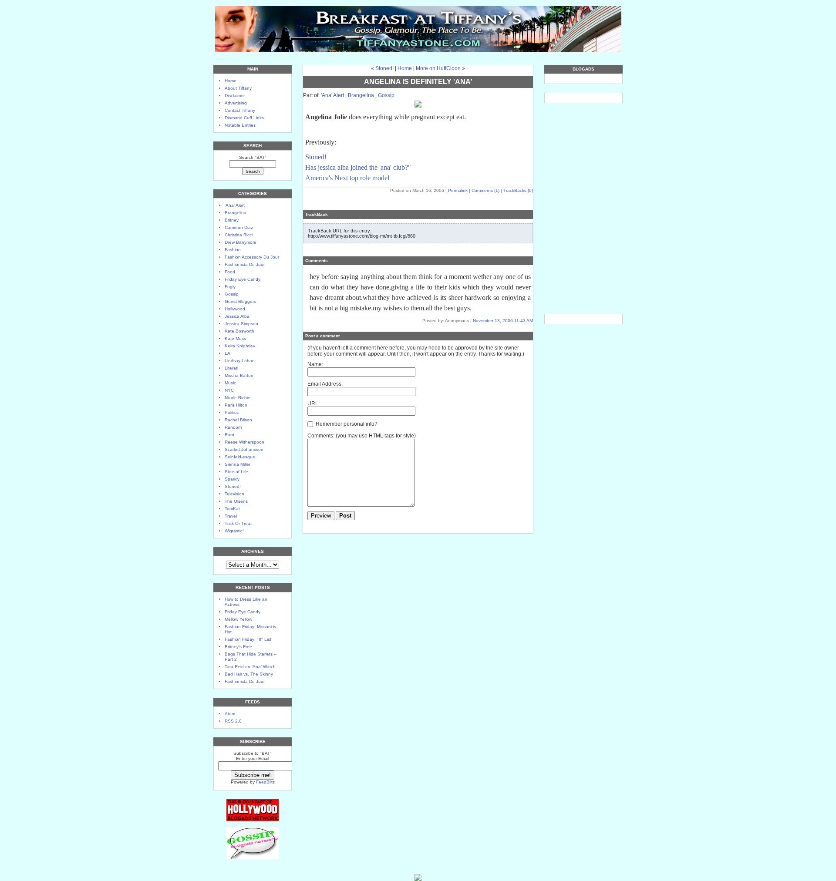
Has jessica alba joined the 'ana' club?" (358, 167)
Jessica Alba (237, 316)
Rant (229, 434)
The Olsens (236, 501)
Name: (315, 364)
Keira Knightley (240, 345)
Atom (230, 713)
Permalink (458, 190)
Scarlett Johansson (244, 449)
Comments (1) (485, 190)
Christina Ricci (239, 234)
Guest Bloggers (240, 301)
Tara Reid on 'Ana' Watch (250, 666)
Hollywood (235, 308)
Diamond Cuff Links (244, 117)
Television (234, 493)
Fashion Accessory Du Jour (252, 257)
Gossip (232, 294)
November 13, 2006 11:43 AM (503, 320)
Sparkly (232, 479)
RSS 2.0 (233, 721)
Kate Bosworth (239, 331)
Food (230, 271)
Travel (231, 516)
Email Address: (325, 384)
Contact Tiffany (240, 110)
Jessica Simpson (241, 323)
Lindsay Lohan (240, 360)
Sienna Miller (237, 464)
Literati (231, 368)
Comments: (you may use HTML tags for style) (361, 436)
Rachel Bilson (238, 419)
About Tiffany (238, 88)
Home (230, 80)
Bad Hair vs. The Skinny (249, 674)
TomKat (232, 508)
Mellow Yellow (238, 619)
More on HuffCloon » (440, 68)
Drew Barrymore (240, 242)
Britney (232, 220)
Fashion (233, 249)
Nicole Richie (237, 397)
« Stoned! (382, 68)
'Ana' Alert (235, 205)
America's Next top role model (347, 178)
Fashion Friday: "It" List (248, 639)
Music (230, 382)
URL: (313, 403)
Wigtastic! (234, 530)
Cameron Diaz (239, 227)
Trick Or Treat (238, 523)
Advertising (236, 103)
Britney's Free (238, 646)
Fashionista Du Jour (245, 264)
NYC (229, 390)
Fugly (230, 286)
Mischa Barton (239, 375)
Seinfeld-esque (240, 456)
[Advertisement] (583, 144)
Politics (232, 412)
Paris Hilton (236, 405)
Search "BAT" (252, 157)
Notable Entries (240, 125)
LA (227, 353)
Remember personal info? (346, 424)
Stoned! (233, 486)
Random (233, 427)
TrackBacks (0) (518, 190)
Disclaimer (235, 95)
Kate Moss (235, 338)
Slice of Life (236, 471)
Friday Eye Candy (242, 279)
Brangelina (235, 212)
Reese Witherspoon (244, 442)
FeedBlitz (265, 782)
